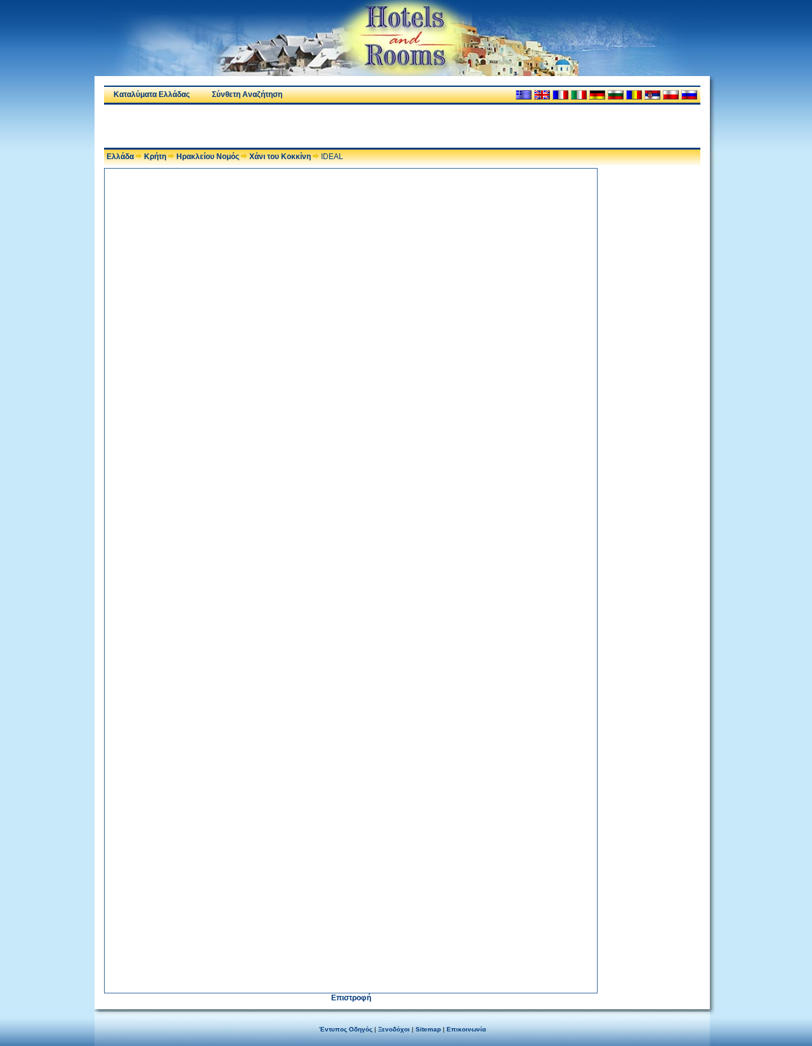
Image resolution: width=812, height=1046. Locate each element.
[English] (542, 94)
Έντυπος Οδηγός (345, 1029)
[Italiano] (578, 94)
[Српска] (652, 94)
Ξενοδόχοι (394, 1029)
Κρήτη (155, 156)
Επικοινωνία (466, 1029)
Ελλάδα (120, 156)
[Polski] (670, 94)
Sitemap (428, 1029)
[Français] (560, 94)
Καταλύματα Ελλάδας (152, 94)
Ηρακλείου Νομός (207, 156)
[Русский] (689, 94)
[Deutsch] (597, 94)
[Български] (615, 94)
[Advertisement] (252, 126)
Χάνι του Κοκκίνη (280, 156)
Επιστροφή (351, 997)
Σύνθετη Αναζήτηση (247, 94)
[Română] (634, 94)
